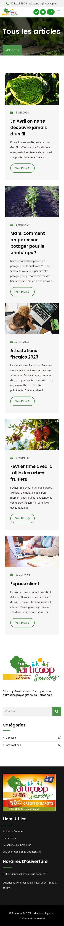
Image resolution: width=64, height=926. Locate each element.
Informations (13, 745)
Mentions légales (43, 913)
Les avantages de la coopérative (22, 851)
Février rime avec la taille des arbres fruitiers (31, 472)
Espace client (24, 584)
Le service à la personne (17, 845)
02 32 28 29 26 (18, 3)
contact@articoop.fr (45, 3)
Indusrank (39, 918)
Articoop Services (13, 831)
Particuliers (9, 838)
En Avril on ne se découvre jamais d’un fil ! (28, 127)
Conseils (11, 737)
